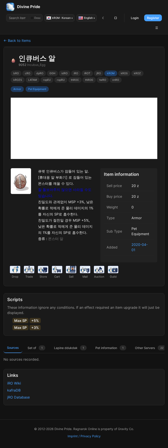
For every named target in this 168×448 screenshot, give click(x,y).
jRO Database (18, 397)
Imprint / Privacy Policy (84, 436)
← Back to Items (17, 40)
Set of (35, 348)
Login (135, 18)
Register (153, 18)
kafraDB (14, 390)
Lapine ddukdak (69, 348)
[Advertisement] (84, 128)
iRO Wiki (14, 383)
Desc (37, 17)
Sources (13, 347)
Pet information (109, 348)
